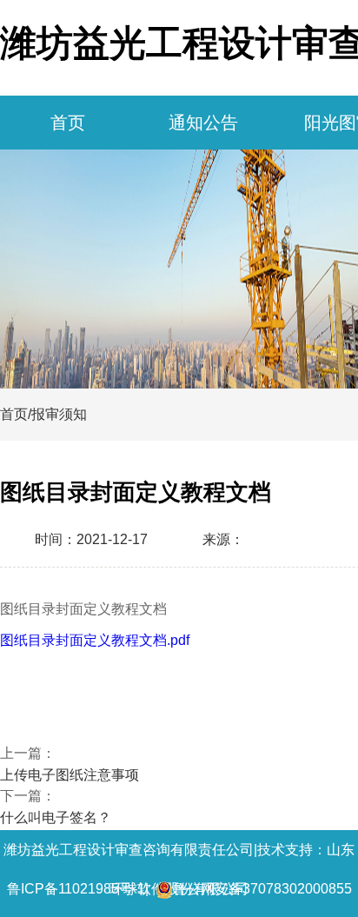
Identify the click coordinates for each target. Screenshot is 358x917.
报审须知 (59, 414)
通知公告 (203, 122)
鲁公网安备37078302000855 (262, 888)
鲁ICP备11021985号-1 (76, 888)
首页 (67, 122)
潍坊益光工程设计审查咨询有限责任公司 (128, 849)
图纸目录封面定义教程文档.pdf (94, 640)
